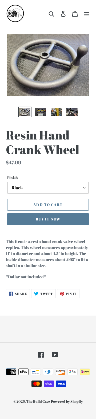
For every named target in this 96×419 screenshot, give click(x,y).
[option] (25, 112)
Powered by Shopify (67, 401)
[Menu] (87, 13)
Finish (12, 177)
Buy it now (48, 219)
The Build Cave (38, 401)
